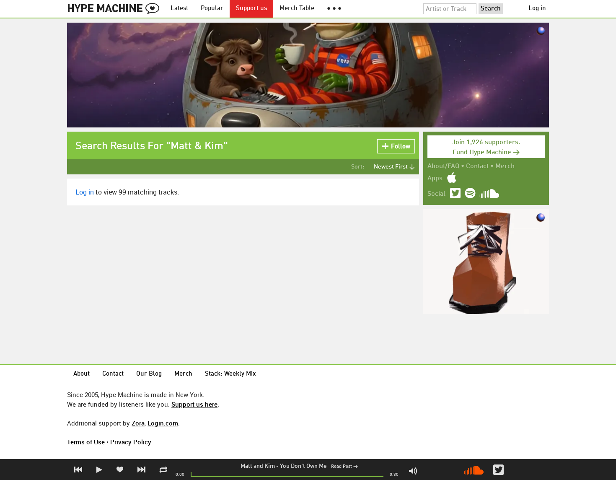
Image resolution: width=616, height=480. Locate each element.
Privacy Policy (130, 442)
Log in (537, 8)
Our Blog (149, 374)
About (81, 374)
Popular (212, 8)
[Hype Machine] (115, 9)
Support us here (194, 404)
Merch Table (297, 8)
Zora (138, 423)
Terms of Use (86, 442)
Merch (505, 166)
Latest (179, 8)
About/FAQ (443, 166)
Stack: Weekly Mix (230, 374)
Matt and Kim (258, 466)
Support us (251, 8)
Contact (477, 166)
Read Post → (344, 466)
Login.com (163, 423)
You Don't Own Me (303, 466)
